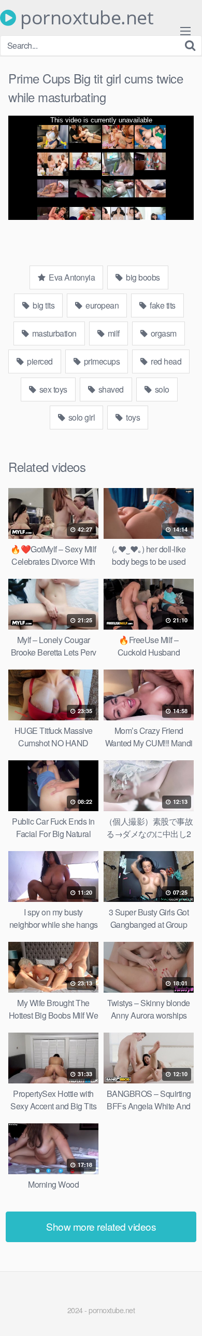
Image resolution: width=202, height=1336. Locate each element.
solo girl (80, 417)
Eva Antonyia (71, 277)
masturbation (53, 333)
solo (161, 389)
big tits (43, 305)
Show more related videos (101, 1226)
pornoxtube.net (84, 17)
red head (165, 361)
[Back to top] (184, 1313)
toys (132, 417)
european (101, 305)
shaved (110, 389)
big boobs (142, 277)
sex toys (52, 389)
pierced (39, 361)
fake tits (162, 305)
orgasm (163, 333)
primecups (101, 361)
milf (113, 333)
